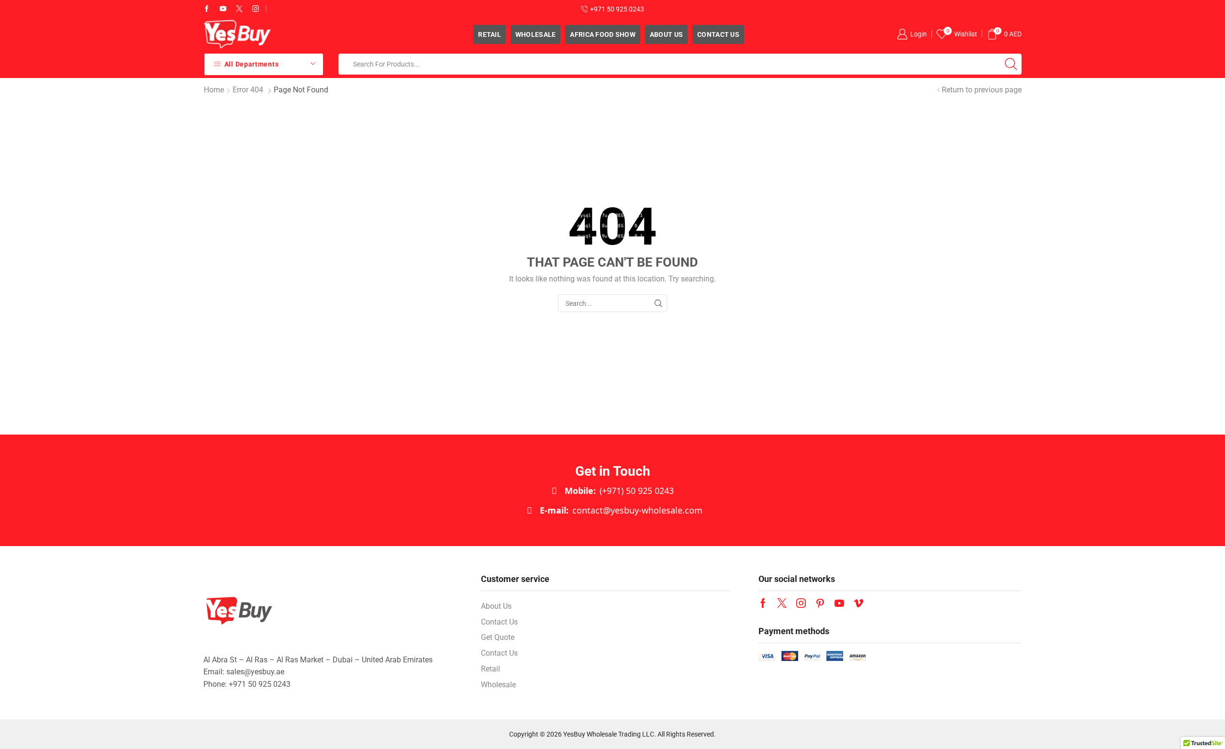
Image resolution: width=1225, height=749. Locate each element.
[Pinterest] (820, 603)
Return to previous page (982, 89)
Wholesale (535, 34)
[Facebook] (206, 9)
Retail (489, 34)
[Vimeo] (858, 603)
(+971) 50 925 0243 (619, 490)
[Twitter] (239, 9)
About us (666, 34)
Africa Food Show (602, 34)
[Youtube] (223, 9)
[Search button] (1011, 64)
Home (214, 89)
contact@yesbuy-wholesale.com (621, 510)
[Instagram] (255, 9)
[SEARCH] (658, 303)
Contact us (718, 34)
